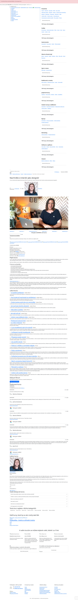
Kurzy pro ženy (18, 510)
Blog (25, 591)
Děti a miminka (44, 82)
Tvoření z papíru (50, 16)
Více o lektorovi (12, 490)
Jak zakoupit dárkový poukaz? (45, 590)
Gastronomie (13, 10)
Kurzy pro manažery (49, 120)
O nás (26, 587)
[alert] (39, 1)
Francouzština (48, 94)
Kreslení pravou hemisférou (61, 12)
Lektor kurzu (44, 231)
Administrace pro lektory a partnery (60, 593)
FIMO (54, 10)
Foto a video (58, 10)
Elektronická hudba (50, 30)
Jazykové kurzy (13, 15)
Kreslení (54, 12)
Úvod (11, 174)
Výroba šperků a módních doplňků (47, 17)
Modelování (47, 14)
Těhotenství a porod (50, 82)
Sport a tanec (13, 12)
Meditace (53, 56)
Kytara (64, 30)
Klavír (61, 30)
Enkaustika (50, 10)
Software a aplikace (14, 19)
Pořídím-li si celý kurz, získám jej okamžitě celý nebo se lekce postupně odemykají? (25, 496)
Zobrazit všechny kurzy (15, 7)
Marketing (13, 18)
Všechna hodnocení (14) (14, 454)
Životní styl (43, 58)
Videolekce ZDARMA (64, 171)
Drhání (43, 10)
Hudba (12, 9)
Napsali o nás (56, 591)
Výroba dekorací (56, 16)
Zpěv (49, 31)
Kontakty (26, 593)
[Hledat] (10, 173)
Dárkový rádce (42, 588)
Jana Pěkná (40, 188)
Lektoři (26, 588)
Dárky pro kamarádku (38, 510)
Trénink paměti (44, 108)
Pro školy (56, 588)
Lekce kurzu (21, 231)
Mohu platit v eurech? (14, 501)
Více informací (53, 550)
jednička (17, 251)
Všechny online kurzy (16, 174)
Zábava (54, 160)
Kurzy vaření (49, 44)
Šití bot (60, 17)
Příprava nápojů (57, 44)
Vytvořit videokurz (28, 590)
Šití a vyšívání (56, 17)
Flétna (55, 30)
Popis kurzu (12, 231)
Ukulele (46, 31)
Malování (43, 14)
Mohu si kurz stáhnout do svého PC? (17, 499)
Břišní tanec (44, 70)
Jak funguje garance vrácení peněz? (17, 506)
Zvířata (51, 160)
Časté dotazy (54, 231)
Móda (57, 56)
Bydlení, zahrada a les (45, 160)
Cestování (46, 56)
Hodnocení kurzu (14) (33, 231)
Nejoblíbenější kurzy (24, 7)
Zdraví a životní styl (14, 11)
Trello (57, 146)
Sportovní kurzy (49, 70)
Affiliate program (57, 592)
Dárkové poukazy (37, 7)
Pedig (60, 14)
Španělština (60, 94)
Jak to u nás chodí (57, 589)
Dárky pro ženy (24, 510)
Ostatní (12, 20)
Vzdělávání (49, 108)
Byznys (12, 17)
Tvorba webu (61, 146)
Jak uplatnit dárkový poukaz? (44, 591)
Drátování (46, 10)
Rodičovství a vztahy (14, 14)
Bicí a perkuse (44, 30)
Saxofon (43, 31)
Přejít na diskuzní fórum (14, 381)
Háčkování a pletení (45, 12)
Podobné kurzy (64, 231)
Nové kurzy (31, 7)
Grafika (47, 146)
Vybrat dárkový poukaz (24, 551)
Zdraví (64, 56)
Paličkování (57, 14)
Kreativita (12, 8)
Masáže (50, 56)
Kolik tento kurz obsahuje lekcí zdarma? (17, 503)
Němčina (52, 94)
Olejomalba (52, 14)
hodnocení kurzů (22, 254)
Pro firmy (56, 587)
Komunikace (44, 106)
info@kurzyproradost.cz (18, 588)
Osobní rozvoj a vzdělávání (15, 16)
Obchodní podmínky (43, 593)
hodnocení (16, 188)
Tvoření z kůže (44, 16)
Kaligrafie (50, 12)
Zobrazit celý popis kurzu (14, 281)
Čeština (56, 94)
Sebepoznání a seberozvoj (59, 106)
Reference (26, 592)
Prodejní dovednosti (45, 122)
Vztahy (56, 82)
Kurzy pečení (44, 44)
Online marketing (57, 120)
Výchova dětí (60, 82)
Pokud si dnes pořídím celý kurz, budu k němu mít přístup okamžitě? (22, 494)
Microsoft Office (52, 146)
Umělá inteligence (45, 148)
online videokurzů (21, 255)
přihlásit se (22, 388)
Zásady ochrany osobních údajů (45, 592)
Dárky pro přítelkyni (52, 510)
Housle (58, 30)
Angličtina (43, 94)
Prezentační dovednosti (50, 106)
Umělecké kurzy (12, 510)
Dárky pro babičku (45, 510)
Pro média (56, 590)
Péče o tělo (60, 56)
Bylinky (43, 56)
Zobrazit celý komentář (14, 405)
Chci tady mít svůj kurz (43, 587)
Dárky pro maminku (30, 510)
